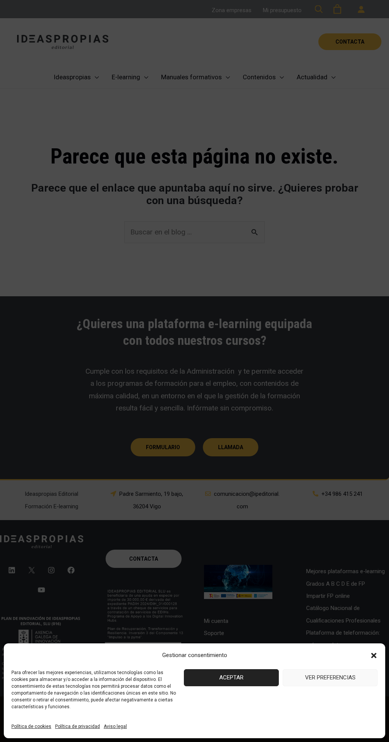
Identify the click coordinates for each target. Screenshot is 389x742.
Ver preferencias (330, 677)
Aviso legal (115, 726)
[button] (374, 655)
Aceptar (231, 677)
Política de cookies (31, 726)
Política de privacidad (77, 726)
